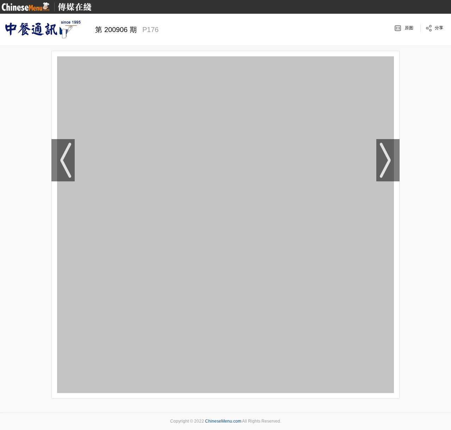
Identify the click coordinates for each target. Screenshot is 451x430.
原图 (409, 27)
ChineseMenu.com (223, 421)
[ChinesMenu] (25, 6)
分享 (439, 27)
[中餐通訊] (42, 29)
